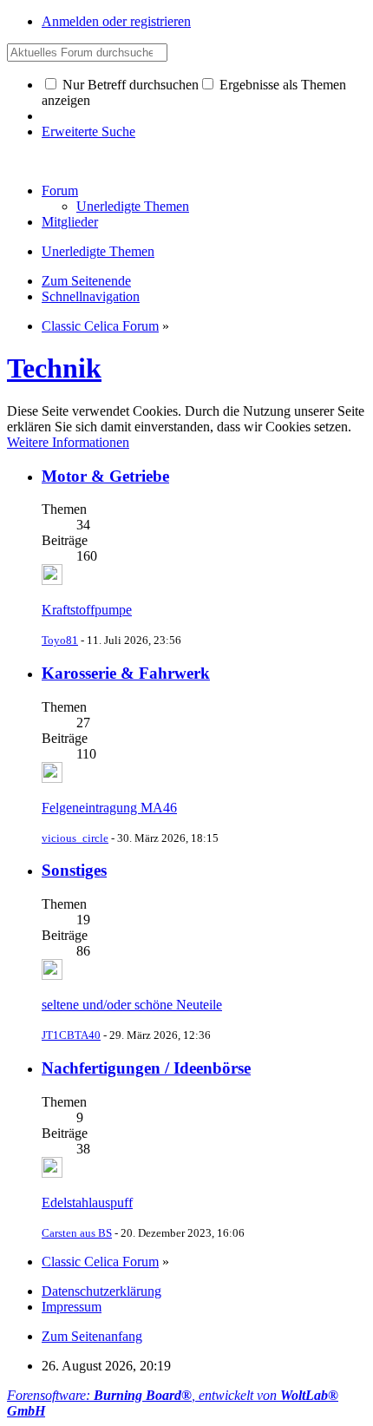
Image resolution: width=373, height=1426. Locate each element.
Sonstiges (74, 870)
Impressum (71, 1306)
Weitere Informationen (68, 442)
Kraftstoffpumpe (87, 609)
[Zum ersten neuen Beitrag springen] (52, 580)
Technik (54, 368)
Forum (60, 190)
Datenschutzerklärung (101, 1291)
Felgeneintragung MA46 (109, 807)
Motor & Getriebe (105, 476)
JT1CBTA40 (71, 1035)
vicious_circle (75, 837)
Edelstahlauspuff (87, 1202)
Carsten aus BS (77, 1232)
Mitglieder (70, 221)
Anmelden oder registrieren (116, 21)
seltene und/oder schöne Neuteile (132, 1004)
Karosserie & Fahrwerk (126, 673)
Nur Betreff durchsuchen (129, 84)
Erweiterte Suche (88, 131)
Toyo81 (60, 640)
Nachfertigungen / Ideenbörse (146, 1068)
